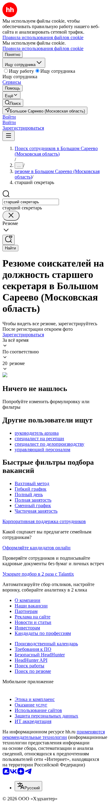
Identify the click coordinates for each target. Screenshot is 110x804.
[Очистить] (11, 216)
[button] (9, 117)
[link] (12, 103)
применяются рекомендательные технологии (53, 734)
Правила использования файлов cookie (42, 48)
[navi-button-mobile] (8, 136)
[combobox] (30, 202)
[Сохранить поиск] (8, 240)
